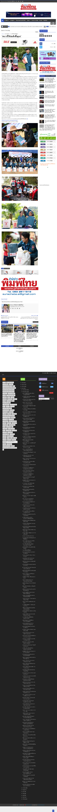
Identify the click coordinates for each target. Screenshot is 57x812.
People (4, 437)
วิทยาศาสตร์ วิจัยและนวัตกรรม (8, 389)
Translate (43, 400)
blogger (7, 346)
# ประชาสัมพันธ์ (6, 268)
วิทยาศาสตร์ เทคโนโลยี (20, 20)
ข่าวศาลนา (5, 428)
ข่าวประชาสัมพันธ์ (11, 393)
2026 (23, 382)
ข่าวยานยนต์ (10, 432)
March (24, 797)
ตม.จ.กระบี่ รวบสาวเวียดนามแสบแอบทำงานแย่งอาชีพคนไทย (50, 121)
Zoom (8, 437)
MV (12, 426)
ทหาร (4, 406)
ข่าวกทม (4, 439)
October (24, 787)
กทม (11, 437)
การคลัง (15, 437)
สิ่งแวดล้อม (12, 410)
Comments (53, 75)
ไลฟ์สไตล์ (45, 20)
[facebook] (7, 1)
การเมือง (4, 413)
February (24, 799)
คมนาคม (9, 439)
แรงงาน (7, 406)
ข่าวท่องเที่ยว (5, 421)
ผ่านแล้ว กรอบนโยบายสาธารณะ (28, 535)
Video (4, 426)
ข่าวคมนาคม (9, 444)
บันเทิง (4, 400)
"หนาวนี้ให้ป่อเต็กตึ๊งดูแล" (27, 550)
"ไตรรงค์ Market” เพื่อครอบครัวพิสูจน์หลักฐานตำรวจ (49, 92)
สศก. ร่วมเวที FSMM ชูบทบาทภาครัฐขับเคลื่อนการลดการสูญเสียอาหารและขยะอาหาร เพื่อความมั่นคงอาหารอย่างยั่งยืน (47, 86)
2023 (23, 388)
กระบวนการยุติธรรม (6, 417)
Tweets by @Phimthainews (44, 185)
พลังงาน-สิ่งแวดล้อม (12, 421)
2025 (23, 384)
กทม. (4, 430)
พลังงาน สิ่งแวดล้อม (6, 402)
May (24, 793)
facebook (32, 346)
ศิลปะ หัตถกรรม (6, 410)
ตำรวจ (4, 382)
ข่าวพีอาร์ (6, 20)
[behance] (19, 1)
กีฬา (13, 386)
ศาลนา (4, 444)
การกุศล (12, 397)
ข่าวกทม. (4, 432)
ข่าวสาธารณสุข (6, 434)
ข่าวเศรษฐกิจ (8, 430)
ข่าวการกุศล (5, 419)
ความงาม (12, 406)
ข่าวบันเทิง (8, 426)
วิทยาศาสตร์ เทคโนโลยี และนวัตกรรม (9, 447)
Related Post (4, 322)
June (24, 791)
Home (3, 33)
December (25, 389)
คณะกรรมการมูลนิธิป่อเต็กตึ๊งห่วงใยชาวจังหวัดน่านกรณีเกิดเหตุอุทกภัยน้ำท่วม (6, 335)
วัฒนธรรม (14, 439)
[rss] (17, 1)
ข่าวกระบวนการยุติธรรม (7, 386)
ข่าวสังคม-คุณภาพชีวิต (11, 395)
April (24, 795)
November (25, 391)
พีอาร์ (9, 397)
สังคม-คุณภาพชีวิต (10, 382)
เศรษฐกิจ (12, 20)
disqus (19, 346)
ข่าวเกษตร (9, 400)
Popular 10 (42, 75)
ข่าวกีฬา (9, 413)
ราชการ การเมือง (35, 20)
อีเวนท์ (41, 20)
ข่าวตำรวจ (5, 393)
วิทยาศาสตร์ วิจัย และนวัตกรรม (8, 415)
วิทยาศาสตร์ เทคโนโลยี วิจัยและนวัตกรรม (8, 442)
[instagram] (21, 1)
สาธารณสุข (14, 430)
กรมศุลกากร (14, 423)
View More (36, 321)
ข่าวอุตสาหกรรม (11, 428)
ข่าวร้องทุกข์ (14, 413)
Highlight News (47, 76)
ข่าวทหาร (9, 423)
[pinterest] (11, 1)
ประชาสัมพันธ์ (7, 33)
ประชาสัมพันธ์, (16, 38)
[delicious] (22, 1)
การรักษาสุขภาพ (6, 404)
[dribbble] (15, 1)
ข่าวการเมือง (11, 419)
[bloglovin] (13, 1)
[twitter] (9, 1)
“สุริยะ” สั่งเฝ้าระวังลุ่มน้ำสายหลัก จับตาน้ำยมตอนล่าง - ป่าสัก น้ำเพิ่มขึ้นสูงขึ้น (40, 26)
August (24, 789)
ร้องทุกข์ (4, 423)
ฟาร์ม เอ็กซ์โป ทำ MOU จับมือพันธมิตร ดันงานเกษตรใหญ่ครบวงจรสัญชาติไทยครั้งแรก (50, 96)
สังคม (28, 20)
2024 (23, 386)
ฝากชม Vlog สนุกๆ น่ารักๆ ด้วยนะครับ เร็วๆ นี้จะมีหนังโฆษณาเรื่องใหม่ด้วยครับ (50, 101)
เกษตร (25, 26)
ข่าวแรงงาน (12, 434)
